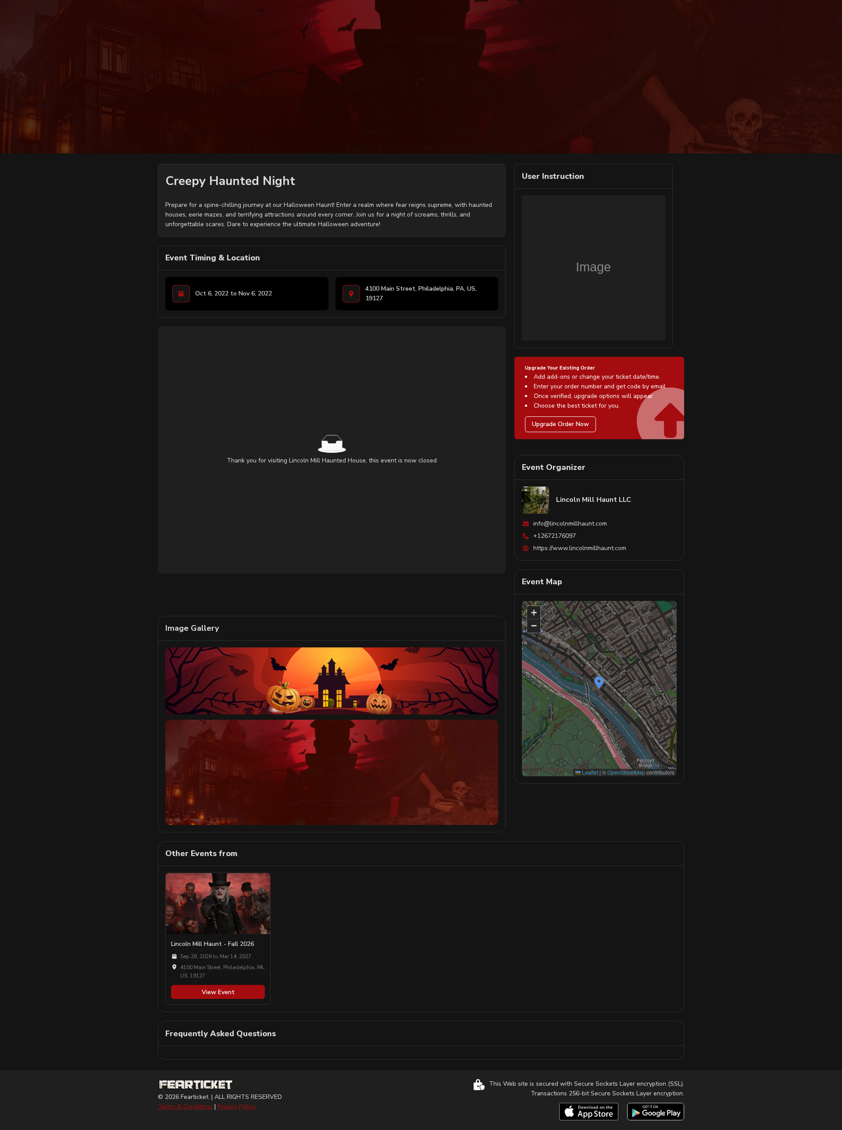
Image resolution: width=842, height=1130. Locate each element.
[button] (599, 682)
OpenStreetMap (626, 772)
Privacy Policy (237, 1106)
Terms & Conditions (185, 1106)
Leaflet (589, 772)
